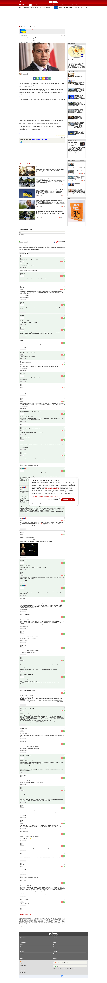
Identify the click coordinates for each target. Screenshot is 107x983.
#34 (27, 626)
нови (83, 160)
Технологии (55, 4)
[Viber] (46, 78)
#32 (26, 626)
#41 (27, 447)
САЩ (20, 7)
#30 (27, 265)
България (26, 4)
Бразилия (75, 7)
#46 (26, 815)
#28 (25, 733)
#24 (26, 447)
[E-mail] (43, 78)
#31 (29, 265)
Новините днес (23, 937)
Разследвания (39, 4)
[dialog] (53, 491)
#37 (31, 265)
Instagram (38, 139)
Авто (51, 4)
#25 (26, 393)
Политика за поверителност (51, 496)
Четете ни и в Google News (28, 141)
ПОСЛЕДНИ (22, 253)
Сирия (67, 7)
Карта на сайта (23, 965)
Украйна (56, 7)
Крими (60, 4)
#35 (29, 297)
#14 (25, 458)
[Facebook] (34, 78)
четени (72, 160)
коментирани (78, 160)
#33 (26, 580)
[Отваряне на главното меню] (20, 2)
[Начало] (53, 2)
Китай (64, 7)
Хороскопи (68, 4)
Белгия (60, 7)
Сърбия (70, 7)
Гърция (52, 7)
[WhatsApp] (37, 78)
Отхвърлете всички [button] (53, 499)
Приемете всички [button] (68, 499)
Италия (36, 7)
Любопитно (73, 4)
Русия (40, 7)
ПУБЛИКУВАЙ (61, 241)
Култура (78, 4)
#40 (26, 750)
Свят (30, 4)
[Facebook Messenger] (40, 78)
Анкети (54, 956)
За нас (21, 963)
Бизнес (44, 4)
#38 (26, 640)
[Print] (49, 78)
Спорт (63, 4)
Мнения (33, 4)
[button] (39, 503)
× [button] (76, 478)
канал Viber (47, 139)
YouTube (42, 139)
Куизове (55, 958)
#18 (26, 297)
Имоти (48, 4)
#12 (25, 390)
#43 (33, 265)
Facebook (34, 139)
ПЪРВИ (26, 253)
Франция (43, 7)
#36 (26, 609)
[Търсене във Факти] (86, 2)
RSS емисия (23, 961)
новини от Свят (74, 71)
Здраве (54, 953)
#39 (26, 335)
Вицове (21, 958)
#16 (26, 265)
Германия (32, 7)
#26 (25, 679)
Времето (22, 956)
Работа (21, 967)
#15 (26, 368)
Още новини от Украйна (25, 96)
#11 (25, 416)
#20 (27, 406)
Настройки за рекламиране (44, 494)
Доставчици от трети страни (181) (51, 488)
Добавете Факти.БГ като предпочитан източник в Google (67, 966)
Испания (48, 7)
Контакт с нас (22, 970)
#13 (26, 379)
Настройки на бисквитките (38, 496)
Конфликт (83, 4)
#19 (26, 406)
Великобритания (25, 7)
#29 (27, 297)
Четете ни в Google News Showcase (63, 962)
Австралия (80, 7)
